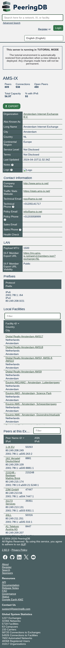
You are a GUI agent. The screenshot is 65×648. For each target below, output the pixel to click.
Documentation (10, 585)
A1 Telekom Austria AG (12, 528)
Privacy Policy (19, 549)
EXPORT (12, 106)
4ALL (9, 515)
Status (5, 596)
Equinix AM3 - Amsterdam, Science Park (28, 393)
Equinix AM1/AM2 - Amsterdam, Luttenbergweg (33, 382)
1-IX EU (10, 446)
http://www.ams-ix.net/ (36, 183)
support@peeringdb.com (16, 608)
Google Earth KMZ (12, 599)
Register (43, 28)
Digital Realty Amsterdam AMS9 (24, 371)
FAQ (4, 590)
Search (6, 570)
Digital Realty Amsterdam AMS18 (24, 347)
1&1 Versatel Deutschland (13, 460)
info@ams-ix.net (32, 211)
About (5, 564)
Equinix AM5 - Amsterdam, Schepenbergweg (31, 404)
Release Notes (10, 588)
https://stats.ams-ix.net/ (36, 191)
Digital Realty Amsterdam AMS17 (24, 336)
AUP (23, 544)
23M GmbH (12, 489)
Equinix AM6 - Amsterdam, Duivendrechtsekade (33, 414)
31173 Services (10, 502)
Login (58, 27)
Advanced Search (11, 23)
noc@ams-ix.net (32, 198)
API (4, 582)
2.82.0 (5, 549)
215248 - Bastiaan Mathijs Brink (13, 475)
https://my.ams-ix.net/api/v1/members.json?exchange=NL (39, 256)
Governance (9, 593)
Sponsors (7, 572)
